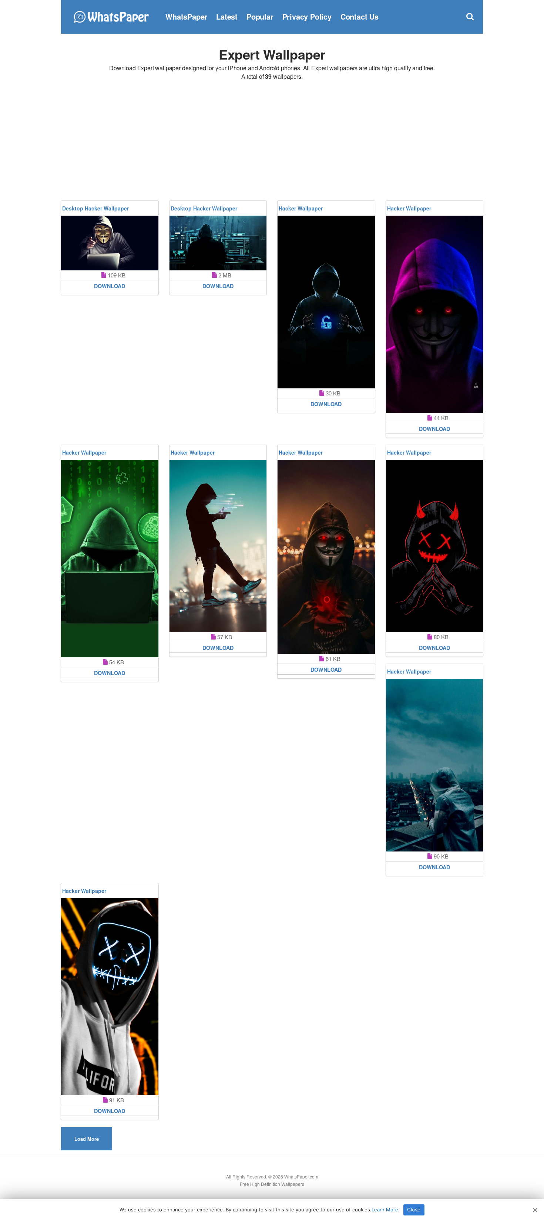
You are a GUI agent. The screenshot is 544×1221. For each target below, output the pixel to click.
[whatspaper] (111, 15)
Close (413, 1209)
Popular (259, 16)
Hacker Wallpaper (301, 208)
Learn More (385, 1209)
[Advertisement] (272, 141)
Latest (227, 16)
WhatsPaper (186, 16)
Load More (86, 1138)
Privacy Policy (307, 16)
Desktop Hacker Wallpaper (95, 208)
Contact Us (359, 16)
